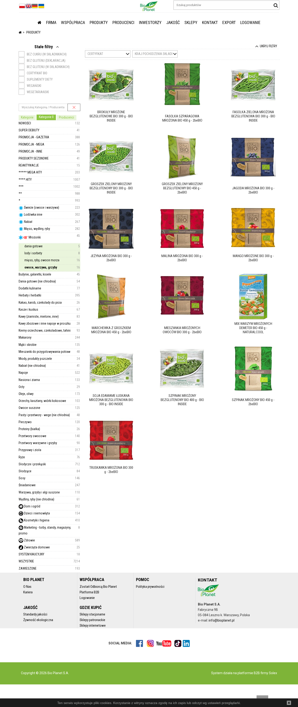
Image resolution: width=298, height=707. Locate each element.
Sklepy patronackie (92, 620)
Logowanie (87, 598)
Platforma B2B (89, 592)
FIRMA (51, 22)
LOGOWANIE (250, 22)
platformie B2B (248, 673)
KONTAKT (210, 22)
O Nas (27, 587)
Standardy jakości (35, 614)
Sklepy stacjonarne (92, 614)
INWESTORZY (150, 22)
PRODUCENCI (123, 22)
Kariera (28, 592)
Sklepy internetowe (93, 625)
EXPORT (229, 22)
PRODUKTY (99, 22)
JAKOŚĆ (173, 22)
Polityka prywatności (150, 587)
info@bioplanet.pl (221, 620)
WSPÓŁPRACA (73, 22)
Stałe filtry (44, 46)
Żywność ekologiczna (38, 620)
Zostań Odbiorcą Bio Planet (98, 587)
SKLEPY (190, 22)
